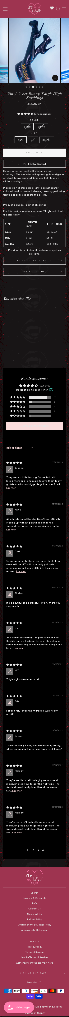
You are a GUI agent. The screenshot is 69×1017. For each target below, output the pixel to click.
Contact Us (34, 908)
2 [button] (33, 850)
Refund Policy (34, 919)
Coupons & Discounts (34, 897)
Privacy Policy (34, 946)
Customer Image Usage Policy (34, 924)
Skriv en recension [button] (34, 426)
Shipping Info (34, 914)
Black (27, 126)
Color (34, 120)
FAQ (34, 903)
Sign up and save (33, 973)
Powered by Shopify (35, 1012)
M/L (33, 139)
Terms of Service (34, 952)
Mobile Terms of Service (34, 957)
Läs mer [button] (11, 487)
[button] (25, 113)
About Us (35, 941)
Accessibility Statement (34, 930)
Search (34, 892)
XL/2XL (46, 139)
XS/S (20, 139)
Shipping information (34, 260)
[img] (14, 462)
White (41, 126)
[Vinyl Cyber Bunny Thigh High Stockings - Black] (13, 354)
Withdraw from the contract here (34, 962)
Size (34, 133)
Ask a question (34, 271)
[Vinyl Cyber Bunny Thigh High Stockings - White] (17, 354)
